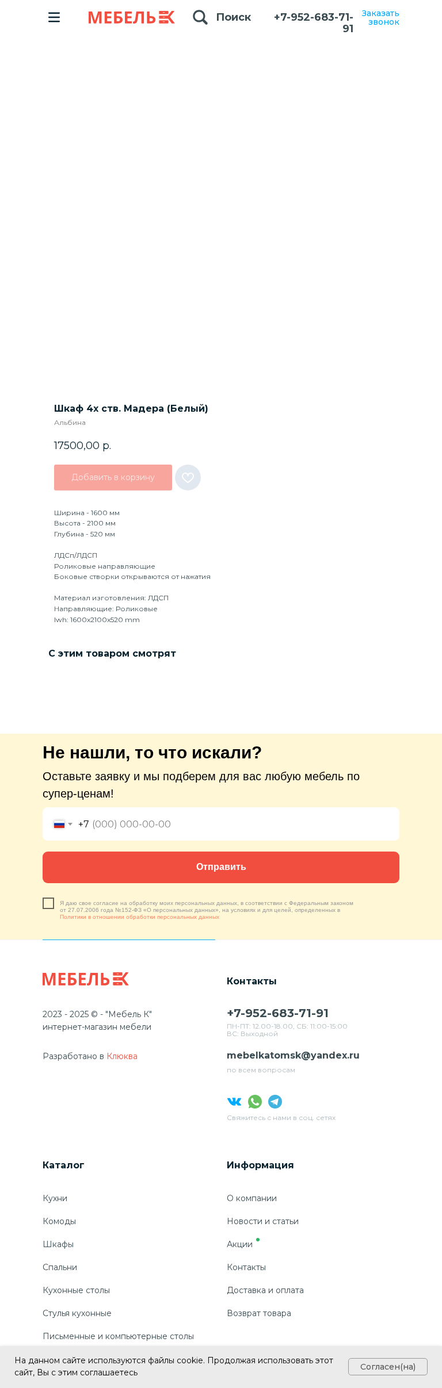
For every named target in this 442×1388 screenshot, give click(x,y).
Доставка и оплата (265, 1290)
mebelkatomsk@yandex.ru (293, 1055)
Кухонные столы (76, 1290)
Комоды (59, 1221)
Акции (240, 1244)
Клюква (122, 1056)
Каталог (64, 1165)
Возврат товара (259, 1313)
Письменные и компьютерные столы (118, 1336)
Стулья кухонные (77, 1313)
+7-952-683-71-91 (313, 23)
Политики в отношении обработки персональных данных (139, 917)
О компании (252, 1198)
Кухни (55, 1198)
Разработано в (73, 1056)
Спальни (60, 1267)
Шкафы (58, 1244)
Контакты (246, 1267)
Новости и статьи (263, 1221)
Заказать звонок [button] (380, 17)
